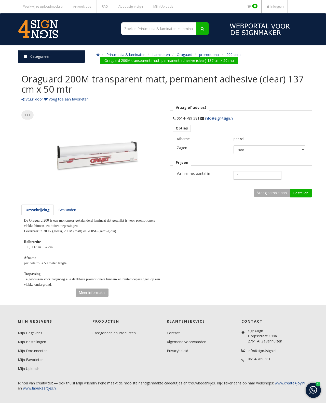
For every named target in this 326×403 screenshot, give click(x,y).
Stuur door (33, 99)
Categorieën (39, 56)
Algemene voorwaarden (186, 341)
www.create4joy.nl (290, 383)
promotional (209, 54)
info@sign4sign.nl (219, 118)
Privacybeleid (177, 350)
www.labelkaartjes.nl (40, 388)
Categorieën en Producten (114, 332)
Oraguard (184, 54)
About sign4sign (130, 6)
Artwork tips (82, 6)
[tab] (37, 210)
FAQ (105, 6)
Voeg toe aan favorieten (68, 99)
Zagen (182, 147)
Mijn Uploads (163, 6)
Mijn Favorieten (31, 359)
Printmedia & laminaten (125, 54)
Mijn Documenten (33, 350)
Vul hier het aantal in (193, 173)
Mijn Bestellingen (32, 341)
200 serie (233, 54)
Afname (183, 138)
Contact (173, 332)
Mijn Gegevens (30, 332)
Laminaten (161, 54)
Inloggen (277, 6)
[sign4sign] (64, 29)
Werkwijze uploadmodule (43, 6)
